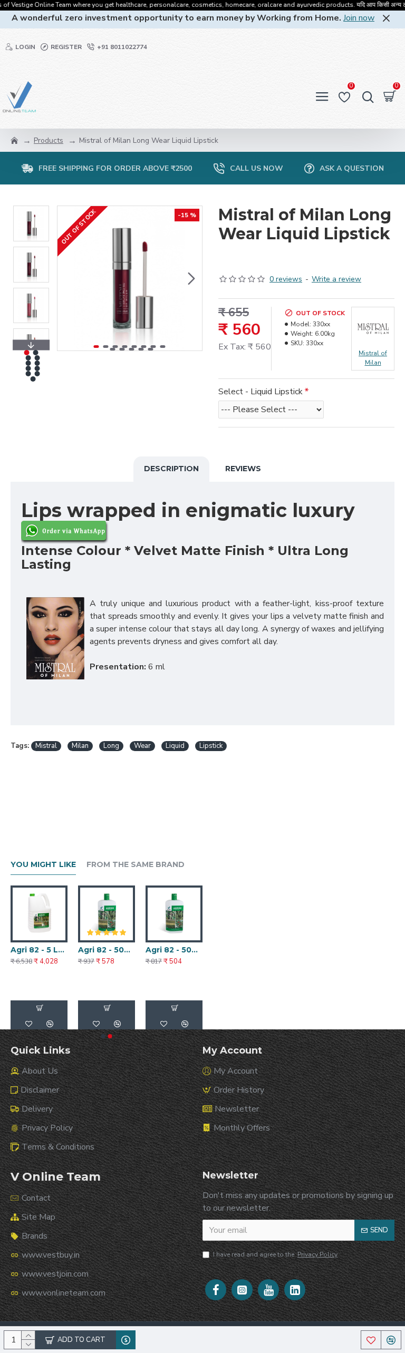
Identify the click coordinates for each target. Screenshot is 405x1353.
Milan (80, 746)
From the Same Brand (135, 864)
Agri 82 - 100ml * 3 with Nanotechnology (106, 950)
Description (171, 468)
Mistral (46, 746)
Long (111, 746)
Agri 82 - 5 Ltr (173, 950)
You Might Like (43, 864)
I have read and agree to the (275, 1254)
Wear (142, 746)
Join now (358, 18)
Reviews (243, 468)
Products (48, 140)
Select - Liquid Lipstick (260, 391)
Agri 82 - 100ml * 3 (39, 950)
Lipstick (211, 746)
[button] (68, 278)
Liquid (175, 746)
